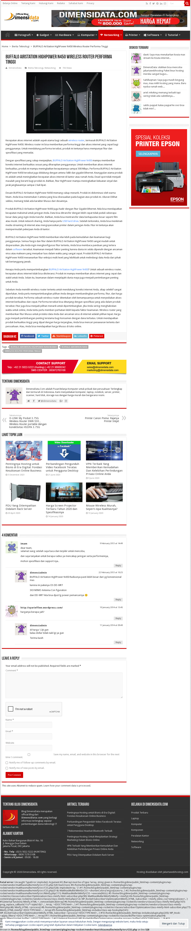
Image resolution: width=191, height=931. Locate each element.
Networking (111, 34)
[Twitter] (153, 3)
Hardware (65, 34)
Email (9, 731)
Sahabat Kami (76, 3)
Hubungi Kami (46, 3)
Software (153, 34)
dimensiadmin (38, 572)
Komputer (88, 34)
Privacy (90, 3)
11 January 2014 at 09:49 (111, 625)
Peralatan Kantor (140, 835)
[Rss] (146, 3)
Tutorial (173, 34)
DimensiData (15, 68)
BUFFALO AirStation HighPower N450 (72, 160)
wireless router (76, 140)
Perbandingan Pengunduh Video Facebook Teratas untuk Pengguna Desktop (62, 467)
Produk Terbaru (139, 812)
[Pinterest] (157, 3)
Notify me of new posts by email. (26, 768)
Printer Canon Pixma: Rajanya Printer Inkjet (102, 418)
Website (10, 742)
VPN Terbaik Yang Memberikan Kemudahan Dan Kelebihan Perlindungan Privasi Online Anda (104, 469)
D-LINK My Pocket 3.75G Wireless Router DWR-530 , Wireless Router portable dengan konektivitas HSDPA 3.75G (28, 421)
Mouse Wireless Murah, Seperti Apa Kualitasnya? (102, 507)
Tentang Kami (28, 3)
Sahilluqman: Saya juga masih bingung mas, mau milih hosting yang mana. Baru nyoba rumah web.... (164, 83)
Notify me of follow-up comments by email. (32, 762)
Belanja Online (10, 3)
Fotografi (24, 34)
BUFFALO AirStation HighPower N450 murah (34, 347)
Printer (133, 34)
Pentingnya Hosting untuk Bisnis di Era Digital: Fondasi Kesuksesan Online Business (24, 467)
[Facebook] (150, 3)
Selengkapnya (105, 925)
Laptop (135, 818)
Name (10, 719)
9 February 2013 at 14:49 (111, 543)
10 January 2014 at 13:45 (111, 607)
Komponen (137, 830)
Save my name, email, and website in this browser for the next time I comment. (62, 756)
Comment (12, 670)
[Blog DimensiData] (21, 16)
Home (7, 35)
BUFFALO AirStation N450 (74, 347)
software (18, 249)
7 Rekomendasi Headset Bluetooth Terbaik (89, 830)
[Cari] (187, 3)
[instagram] (164, 3)
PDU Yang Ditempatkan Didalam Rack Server (21, 507)
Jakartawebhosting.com (175, 872)
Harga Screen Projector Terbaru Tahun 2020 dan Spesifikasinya (61, 509)
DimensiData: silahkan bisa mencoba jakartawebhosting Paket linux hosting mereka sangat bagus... (163, 70)
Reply (118, 565)
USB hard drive (70, 221)
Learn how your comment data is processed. (67, 785)
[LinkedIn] (161, 3)
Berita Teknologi (20, 46)
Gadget (44, 34)
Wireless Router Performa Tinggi (23, 351)
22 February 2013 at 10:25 (111, 572)
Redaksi (61, 3)
